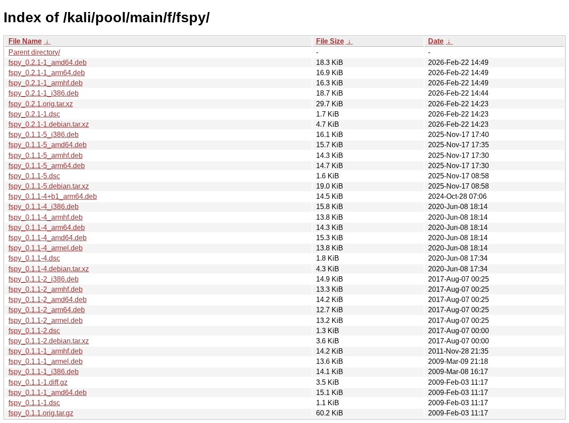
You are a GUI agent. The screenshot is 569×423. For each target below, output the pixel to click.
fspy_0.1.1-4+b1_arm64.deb (52, 196)
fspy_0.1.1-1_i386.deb (43, 371)
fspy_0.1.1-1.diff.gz (38, 382)
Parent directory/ (34, 52)
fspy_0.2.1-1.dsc (34, 114)
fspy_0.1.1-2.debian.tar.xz (48, 341)
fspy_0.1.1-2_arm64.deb (46, 310)
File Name (25, 41)
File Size (330, 41)
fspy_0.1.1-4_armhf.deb (45, 217)
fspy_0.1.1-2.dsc (34, 330)
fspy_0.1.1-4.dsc (34, 258)
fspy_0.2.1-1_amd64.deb (47, 62)
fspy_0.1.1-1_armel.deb (45, 361)
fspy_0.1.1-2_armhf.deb (45, 289)
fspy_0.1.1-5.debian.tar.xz (48, 186)
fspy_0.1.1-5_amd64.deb (47, 145)
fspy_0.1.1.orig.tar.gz (40, 413)
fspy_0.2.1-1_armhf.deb (45, 83)
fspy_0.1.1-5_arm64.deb (46, 165)
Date (436, 41)
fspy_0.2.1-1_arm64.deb (46, 73)
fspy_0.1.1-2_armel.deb (45, 320)
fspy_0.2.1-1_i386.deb (43, 93)
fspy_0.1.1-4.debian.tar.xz (48, 269)
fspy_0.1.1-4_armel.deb (45, 248)
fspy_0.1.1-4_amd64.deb (47, 238)
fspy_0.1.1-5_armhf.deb (45, 155)
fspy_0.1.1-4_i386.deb (43, 206)
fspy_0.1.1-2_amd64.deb (47, 299)
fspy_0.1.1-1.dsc (34, 403)
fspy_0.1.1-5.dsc (34, 176)
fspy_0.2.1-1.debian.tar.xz (48, 124)
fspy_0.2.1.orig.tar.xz (40, 104)
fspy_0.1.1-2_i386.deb (43, 279)
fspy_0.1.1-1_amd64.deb (47, 392)
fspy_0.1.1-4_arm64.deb (46, 227)
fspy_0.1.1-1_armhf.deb (45, 351)
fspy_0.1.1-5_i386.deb (43, 134)
